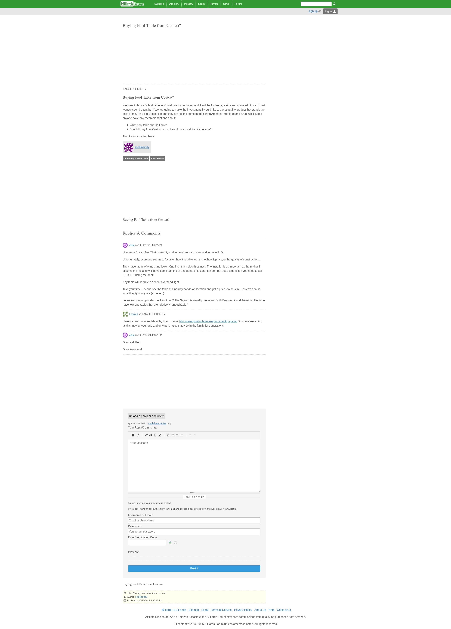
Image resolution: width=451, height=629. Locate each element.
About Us (260, 609)
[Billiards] (132, 4)
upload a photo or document (146, 416)
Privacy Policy (243, 609)
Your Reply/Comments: (142, 427)
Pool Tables (157, 158)
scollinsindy (142, 147)
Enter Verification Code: (143, 537)
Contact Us (284, 609)
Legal (204, 609)
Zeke (131, 245)
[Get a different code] (176, 542)
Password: (134, 526)
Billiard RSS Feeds (174, 609)
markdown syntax (157, 423)
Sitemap (194, 609)
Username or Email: (140, 515)
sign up (313, 11)
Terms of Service (221, 609)
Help (271, 609)
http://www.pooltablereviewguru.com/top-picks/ (208, 321)
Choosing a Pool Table (135, 158)
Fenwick (133, 314)
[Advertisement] (194, 56)
